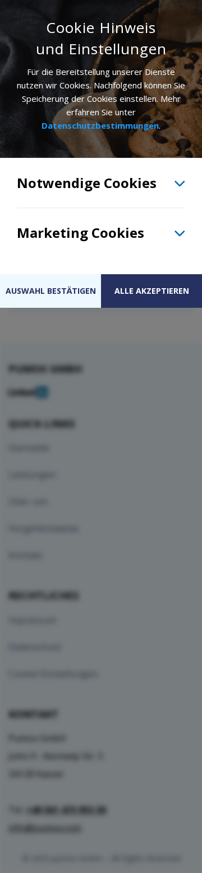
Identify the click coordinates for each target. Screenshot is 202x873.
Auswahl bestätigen (51, 290)
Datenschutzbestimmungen (100, 125)
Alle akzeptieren (151, 290)
